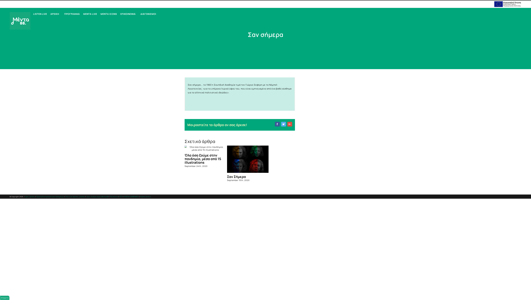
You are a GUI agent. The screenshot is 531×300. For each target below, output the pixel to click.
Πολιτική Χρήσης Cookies (75, 197)
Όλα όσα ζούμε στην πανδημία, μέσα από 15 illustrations (203, 159)
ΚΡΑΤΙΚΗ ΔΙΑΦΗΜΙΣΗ (131, 197)
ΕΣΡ (120, 197)
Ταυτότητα (114, 197)
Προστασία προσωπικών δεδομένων (50, 197)
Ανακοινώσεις (145, 197)
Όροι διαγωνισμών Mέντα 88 (97, 197)
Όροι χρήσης (30, 197)
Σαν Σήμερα (236, 176)
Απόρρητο (5, 298)
